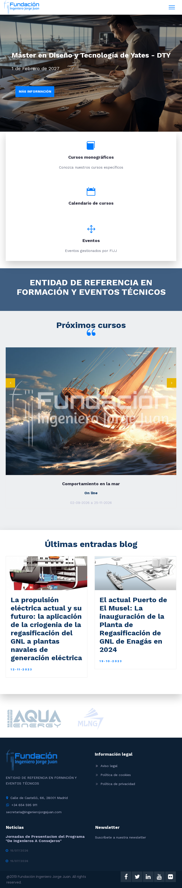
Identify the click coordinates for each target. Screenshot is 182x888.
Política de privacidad (117, 784)
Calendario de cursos (91, 203)
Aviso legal (109, 766)
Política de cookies (115, 775)
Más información (35, 91)
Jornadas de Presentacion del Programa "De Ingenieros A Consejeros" (45, 838)
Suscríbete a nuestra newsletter (120, 837)
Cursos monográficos (91, 157)
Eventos (91, 240)
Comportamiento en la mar (91, 483)
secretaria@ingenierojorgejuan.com (34, 812)
